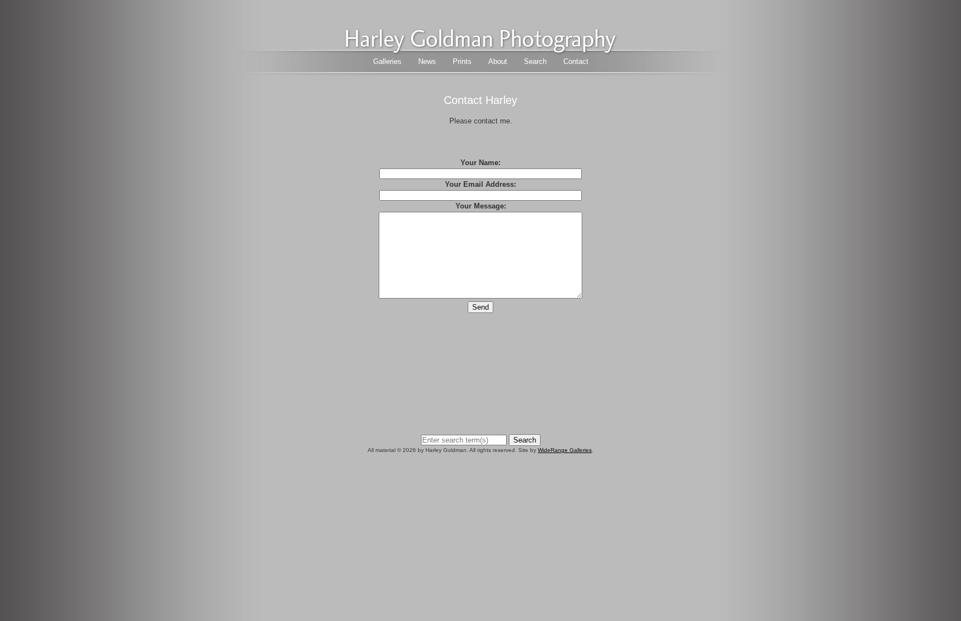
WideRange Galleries (565, 450)
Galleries (387, 61)
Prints (462, 61)
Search (535, 61)
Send (480, 307)
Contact (575, 61)
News (427, 61)
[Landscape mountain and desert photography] (480, 50)
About (497, 61)
